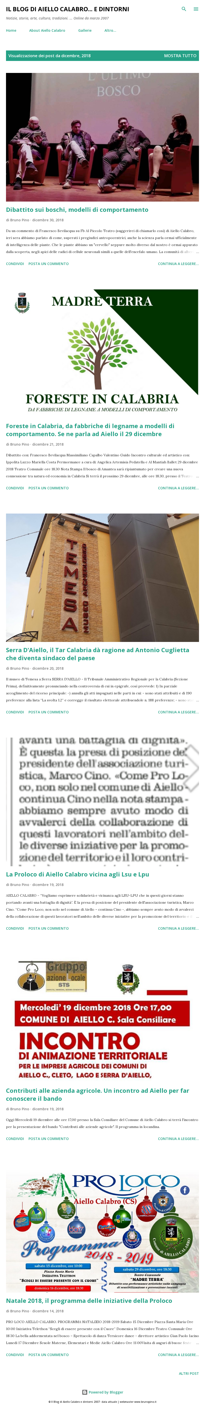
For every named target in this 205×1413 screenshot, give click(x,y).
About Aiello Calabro (47, 30)
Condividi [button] (15, 263)
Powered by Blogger (105, 1392)
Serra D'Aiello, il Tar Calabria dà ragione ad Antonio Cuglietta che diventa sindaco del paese (97, 654)
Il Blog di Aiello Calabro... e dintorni (67, 9)
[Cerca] (184, 9)
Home (11, 30)
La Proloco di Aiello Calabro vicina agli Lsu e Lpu (77, 874)
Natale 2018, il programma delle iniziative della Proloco (89, 1300)
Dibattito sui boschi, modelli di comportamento (77, 209)
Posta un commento (48, 263)
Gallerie (85, 30)
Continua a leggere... (178, 263)
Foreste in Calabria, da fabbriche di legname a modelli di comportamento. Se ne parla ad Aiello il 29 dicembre (90, 430)
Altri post (189, 1373)
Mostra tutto (180, 55)
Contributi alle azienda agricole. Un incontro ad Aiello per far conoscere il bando (97, 1094)
